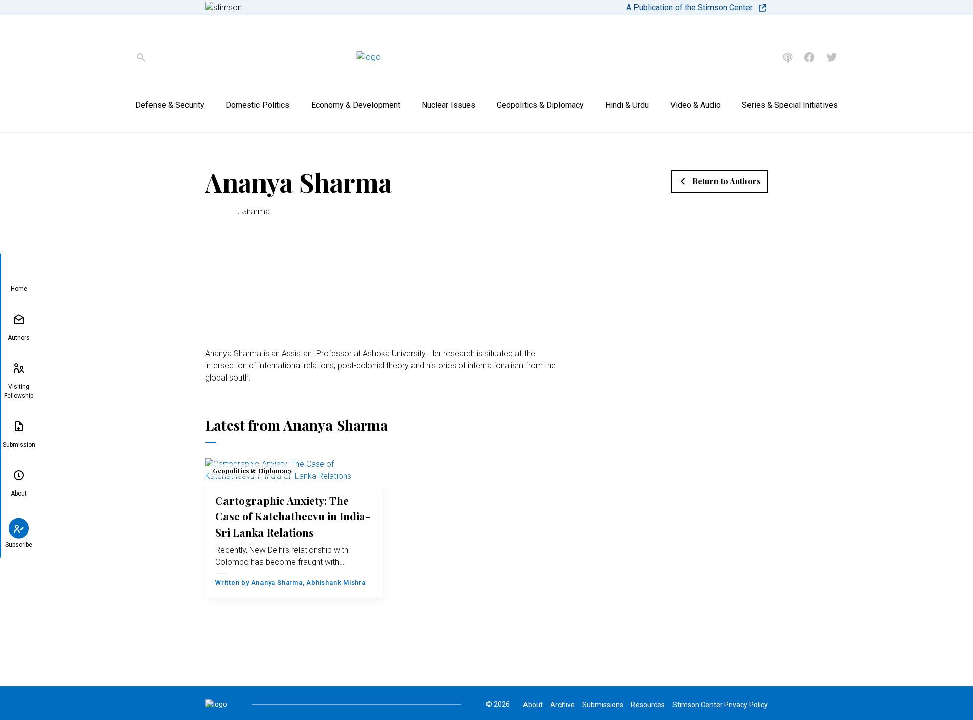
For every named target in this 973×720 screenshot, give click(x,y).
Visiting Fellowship (18, 391)
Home (19, 288)
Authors (19, 337)
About (19, 493)
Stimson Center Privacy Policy (720, 705)
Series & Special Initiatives (790, 105)
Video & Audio (695, 105)
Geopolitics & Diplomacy (540, 105)
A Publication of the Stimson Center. (690, 7)
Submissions (602, 705)
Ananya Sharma (277, 582)
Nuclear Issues (448, 105)
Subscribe (18, 544)
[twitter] (832, 57)
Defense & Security (169, 105)
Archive (562, 705)
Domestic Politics (257, 105)
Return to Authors (726, 181)
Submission (19, 444)
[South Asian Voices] (787, 57)
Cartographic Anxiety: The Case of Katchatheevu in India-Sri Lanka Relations (292, 516)
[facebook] (809, 57)
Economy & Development (355, 105)
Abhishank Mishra (335, 582)
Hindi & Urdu (627, 105)
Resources (648, 705)
